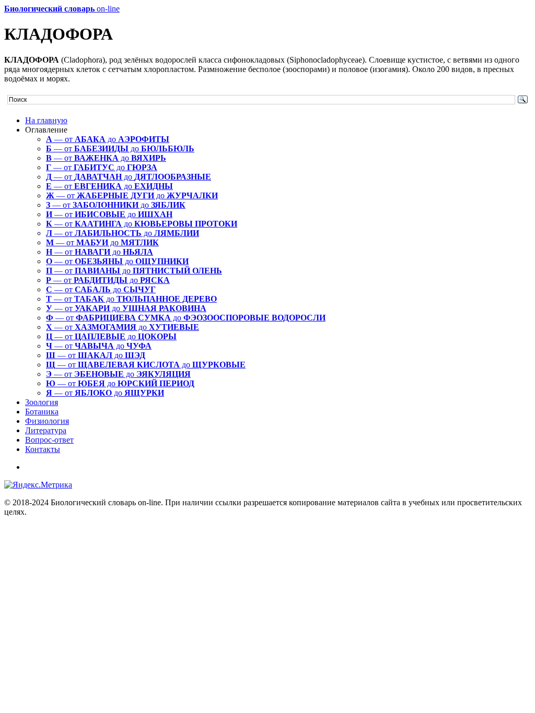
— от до (107, 139)
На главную (46, 120)
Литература (45, 430)
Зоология (41, 402)
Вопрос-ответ (49, 439)
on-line (62, 8)
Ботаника (42, 411)
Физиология (47, 421)
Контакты (42, 449)
